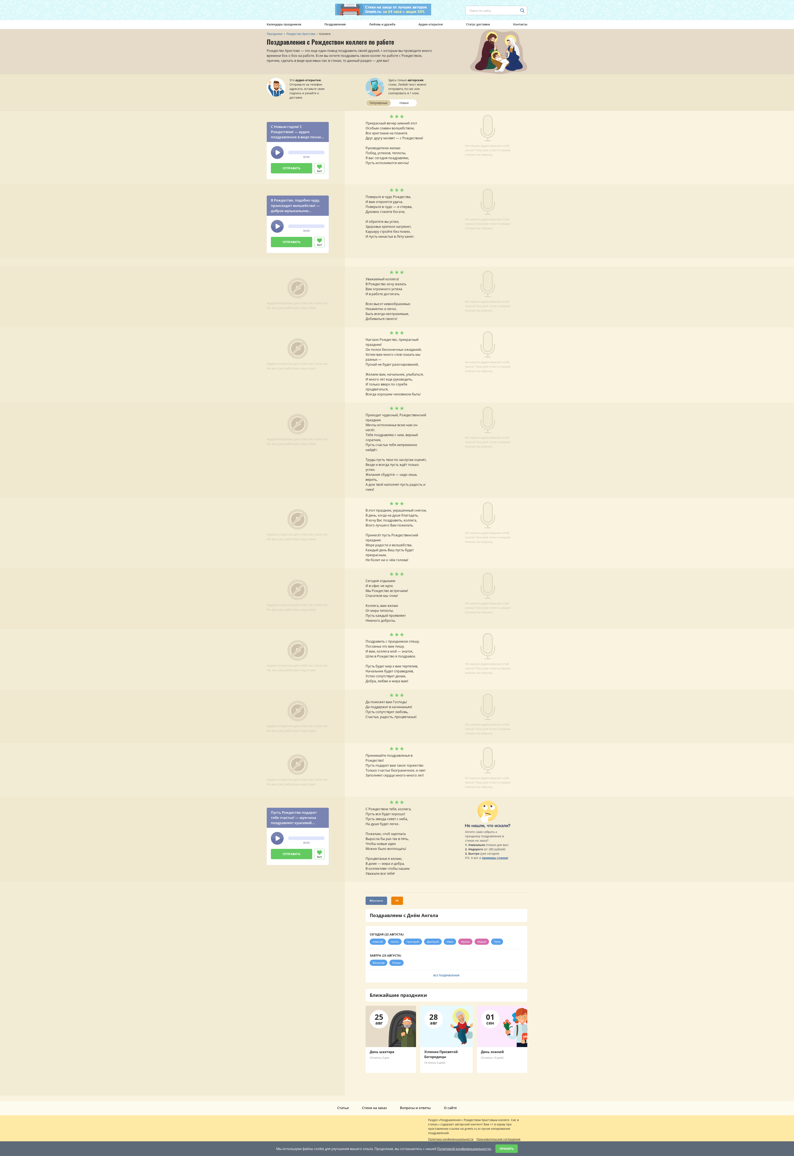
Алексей (378, 942)
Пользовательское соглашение (498, 1139)
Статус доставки (478, 24)
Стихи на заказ (374, 1108)
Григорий (413, 942)
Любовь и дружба (382, 24)
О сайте (450, 1108)
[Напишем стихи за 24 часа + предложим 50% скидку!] (383, 9)
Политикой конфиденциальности (464, 1148)
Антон (395, 942)
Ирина (465, 942)
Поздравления (335, 24)
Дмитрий (433, 942)
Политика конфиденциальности (451, 1139)
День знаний (492, 1052)
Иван (450, 942)
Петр (497, 942)
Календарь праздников (284, 24)
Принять (507, 1149)
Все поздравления (446, 975)
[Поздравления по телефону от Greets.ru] (284, 9)
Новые (404, 103)
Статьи (343, 1108)
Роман (396, 963)
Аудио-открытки (431, 24)
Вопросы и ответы (415, 1108)
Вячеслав (378, 963)
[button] (277, 152)
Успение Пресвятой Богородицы (441, 1054)
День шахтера (382, 1052)
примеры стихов (495, 858)
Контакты (520, 24)
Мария (481, 942)
